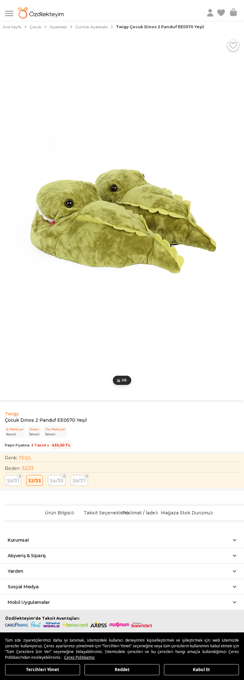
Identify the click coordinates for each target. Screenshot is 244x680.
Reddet (122, 669)
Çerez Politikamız (79, 657)
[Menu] (11, 13)
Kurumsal (18, 540)
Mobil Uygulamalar (29, 602)
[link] (221, 13)
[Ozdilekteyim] (41, 13)
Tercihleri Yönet (42, 669)
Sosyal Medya (23, 587)
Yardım (15, 571)
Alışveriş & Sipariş (27, 555)
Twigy (12, 414)
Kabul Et (201, 669)
